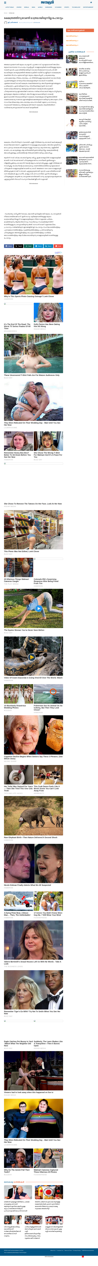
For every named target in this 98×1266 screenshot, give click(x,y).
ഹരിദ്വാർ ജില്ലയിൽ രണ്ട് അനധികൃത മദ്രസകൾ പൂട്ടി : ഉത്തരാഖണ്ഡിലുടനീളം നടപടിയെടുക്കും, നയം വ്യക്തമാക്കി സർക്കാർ (33, 1232)
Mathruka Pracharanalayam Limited (14, 1250)
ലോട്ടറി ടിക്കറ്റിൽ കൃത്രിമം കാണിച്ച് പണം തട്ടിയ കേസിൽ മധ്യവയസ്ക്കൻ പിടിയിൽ (85, 124)
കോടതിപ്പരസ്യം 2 (72, 41)
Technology (76, 7)
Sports (66, 7)
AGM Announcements (88, 1250)
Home (5, 13)
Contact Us (60, 1250)
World (40, 7)
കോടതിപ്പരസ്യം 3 (72, 45)
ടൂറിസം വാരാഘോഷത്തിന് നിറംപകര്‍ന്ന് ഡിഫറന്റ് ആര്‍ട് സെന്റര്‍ (85, 85)
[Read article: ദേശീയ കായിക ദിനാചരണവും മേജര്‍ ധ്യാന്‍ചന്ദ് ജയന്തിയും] (72, 72)
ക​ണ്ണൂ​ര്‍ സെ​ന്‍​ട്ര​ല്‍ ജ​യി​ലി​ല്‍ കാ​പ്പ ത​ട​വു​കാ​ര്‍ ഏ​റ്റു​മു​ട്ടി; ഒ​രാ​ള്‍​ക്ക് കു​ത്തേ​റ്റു (54, 1229)
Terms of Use (68, 1250)
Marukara (48, 7)
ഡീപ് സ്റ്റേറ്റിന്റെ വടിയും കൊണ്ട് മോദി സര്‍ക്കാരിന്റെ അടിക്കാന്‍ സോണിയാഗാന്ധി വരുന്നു (12, 1231)
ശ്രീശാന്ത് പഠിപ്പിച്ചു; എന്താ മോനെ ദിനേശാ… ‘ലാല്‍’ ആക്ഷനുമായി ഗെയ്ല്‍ (85, 149)
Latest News (9, 7)
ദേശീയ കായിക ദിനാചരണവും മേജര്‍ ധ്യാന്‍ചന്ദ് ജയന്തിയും (85, 72)
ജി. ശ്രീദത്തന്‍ (13, 22)
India (33, 7)
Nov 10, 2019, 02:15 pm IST (26, 22)
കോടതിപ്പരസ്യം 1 (72, 36)
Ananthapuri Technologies (19, 1252)
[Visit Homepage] (47, 2)
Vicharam (58, 7)
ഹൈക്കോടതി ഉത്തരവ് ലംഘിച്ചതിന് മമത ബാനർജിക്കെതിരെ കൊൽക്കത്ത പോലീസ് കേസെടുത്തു (86, 62)
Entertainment (88, 7)
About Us (52, 1250)
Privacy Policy (77, 1250)
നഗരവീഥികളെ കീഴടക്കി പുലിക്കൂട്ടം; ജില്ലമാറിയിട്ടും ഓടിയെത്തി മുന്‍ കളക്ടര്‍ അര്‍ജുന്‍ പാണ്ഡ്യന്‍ (86, 175)
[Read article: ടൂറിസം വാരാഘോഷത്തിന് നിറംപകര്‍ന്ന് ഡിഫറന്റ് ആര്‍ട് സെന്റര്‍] (72, 84)
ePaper (19, 7)
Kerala (26, 7)
